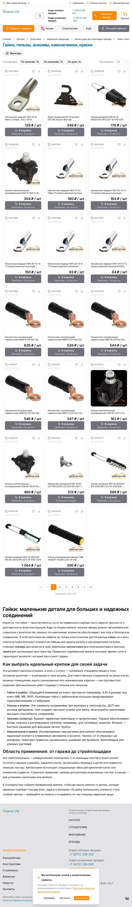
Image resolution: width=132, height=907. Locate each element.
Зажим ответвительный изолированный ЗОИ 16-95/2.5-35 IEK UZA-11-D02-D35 (22, 191)
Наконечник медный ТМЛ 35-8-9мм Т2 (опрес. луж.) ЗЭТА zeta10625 (21, 118)
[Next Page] (84, 587)
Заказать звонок (106, 15)
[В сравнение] (38, 71)
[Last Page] (91, 587)
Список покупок (98, 3)
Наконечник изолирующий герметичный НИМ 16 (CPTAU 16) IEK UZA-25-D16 (21, 338)
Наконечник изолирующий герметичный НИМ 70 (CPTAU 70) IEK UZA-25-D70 (65, 411)
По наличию (28, 61)
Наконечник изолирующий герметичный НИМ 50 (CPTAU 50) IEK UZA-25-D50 (22, 411)
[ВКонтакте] (127, 898)
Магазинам (77, 834)
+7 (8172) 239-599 (80, 19)
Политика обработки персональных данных (25, 900)
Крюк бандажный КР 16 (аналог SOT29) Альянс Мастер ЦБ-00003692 (63, 118)
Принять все (81, 898)
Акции (49, 28)
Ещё (88, 28)
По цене (72, 61)
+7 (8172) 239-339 (79, 11)
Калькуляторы (11, 857)
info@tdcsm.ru (78, 877)
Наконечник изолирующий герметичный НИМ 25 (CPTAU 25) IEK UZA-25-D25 (64, 338)
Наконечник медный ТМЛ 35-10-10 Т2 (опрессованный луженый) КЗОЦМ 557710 (23, 265)
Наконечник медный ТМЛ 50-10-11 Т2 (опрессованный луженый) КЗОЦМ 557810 (108, 191)
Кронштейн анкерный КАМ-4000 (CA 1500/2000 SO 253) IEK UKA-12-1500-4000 (66, 485)
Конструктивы (11, 864)
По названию (51, 61)
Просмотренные (121, 3)
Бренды (74, 841)
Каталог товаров (20, 28)
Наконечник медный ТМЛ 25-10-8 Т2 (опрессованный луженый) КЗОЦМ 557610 (65, 265)
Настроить (65, 898)
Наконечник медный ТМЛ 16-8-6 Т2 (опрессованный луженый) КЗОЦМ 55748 (109, 265)
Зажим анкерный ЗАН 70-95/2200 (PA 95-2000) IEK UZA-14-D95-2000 (23, 558)
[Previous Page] (47, 587)
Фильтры (15, 53)
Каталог (75, 820)
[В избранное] (33, 71)
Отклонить (49, 898)
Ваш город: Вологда (16, 3)
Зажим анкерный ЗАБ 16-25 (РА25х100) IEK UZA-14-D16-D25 (107, 118)
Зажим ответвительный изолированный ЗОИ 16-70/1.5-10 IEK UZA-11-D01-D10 (107, 411)
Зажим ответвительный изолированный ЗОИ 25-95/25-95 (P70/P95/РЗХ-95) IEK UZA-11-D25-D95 (22, 485)
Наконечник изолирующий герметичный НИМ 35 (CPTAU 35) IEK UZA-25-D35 (107, 338)
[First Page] (41, 587)
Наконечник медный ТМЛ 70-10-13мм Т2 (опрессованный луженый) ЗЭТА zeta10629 (66, 191)
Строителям (70, 28)
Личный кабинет (116, 28)
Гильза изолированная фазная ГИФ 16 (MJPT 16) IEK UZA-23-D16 (65, 558)
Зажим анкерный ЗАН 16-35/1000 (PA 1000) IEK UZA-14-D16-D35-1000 (107, 485)
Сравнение (78, 3)
